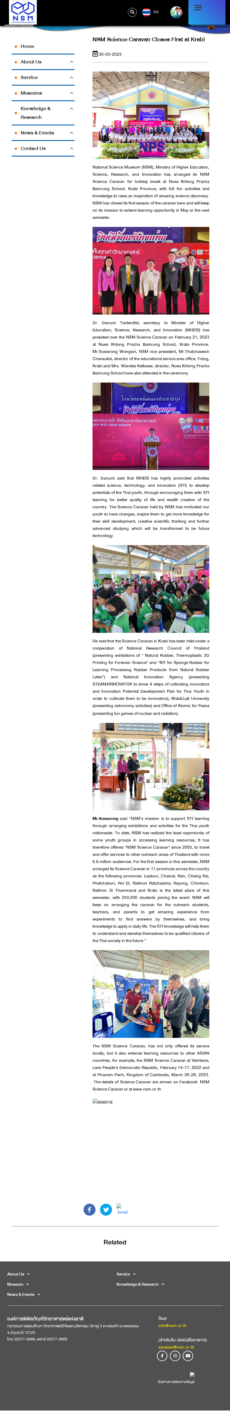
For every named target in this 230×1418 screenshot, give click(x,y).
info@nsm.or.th (172, 1325)
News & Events (37, 132)
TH (155, 11)
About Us (31, 61)
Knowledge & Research (36, 113)
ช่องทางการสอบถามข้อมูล (176, 1382)
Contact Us (33, 148)
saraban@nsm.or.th (176, 1347)
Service (29, 77)
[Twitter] (106, 1209)
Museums (31, 93)
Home (27, 46)
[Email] (122, 1209)
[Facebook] (90, 1209)
